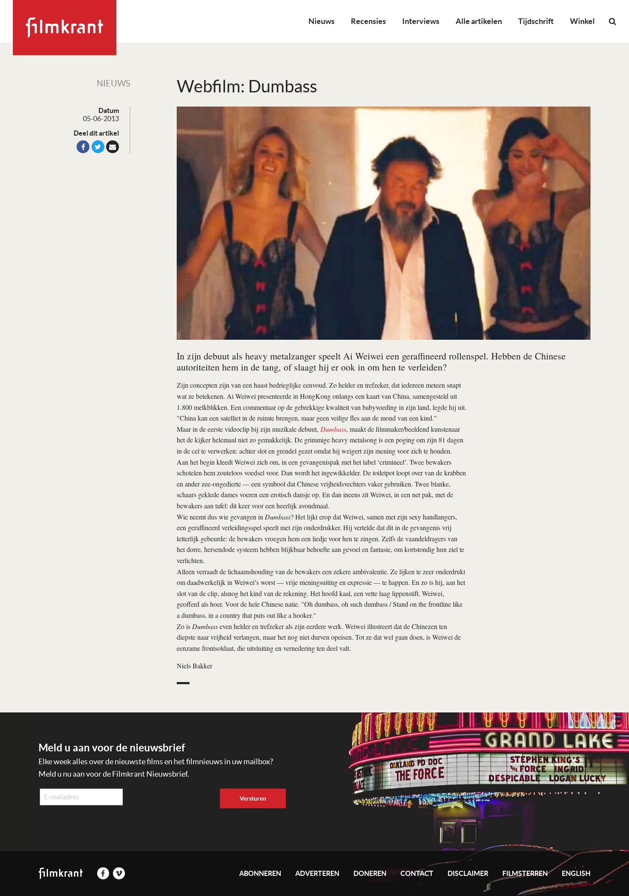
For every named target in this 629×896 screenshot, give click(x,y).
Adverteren (317, 873)
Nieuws (322, 21)
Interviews (420, 21)
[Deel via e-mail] (112, 146)
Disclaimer (468, 873)
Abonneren (260, 873)
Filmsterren (525, 873)
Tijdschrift (536, 21)
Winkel (582, 21)
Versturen (253, 798)
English (576, 873)
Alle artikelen (479, 21)
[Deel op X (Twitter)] (98, 146)
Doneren (369, 873)
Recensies (368, 21)
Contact (417, 873)
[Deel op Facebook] (83, 146)
